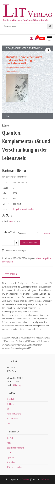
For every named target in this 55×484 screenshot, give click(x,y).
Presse (9, 442)
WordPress (25, 479)
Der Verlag (10, 437)
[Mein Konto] (31, 38)
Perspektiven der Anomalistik (23, 209)
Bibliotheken (11, 399)
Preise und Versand (14, 413)
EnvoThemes (44, 479)
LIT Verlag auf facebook (15, 467)
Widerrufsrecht (12, 418)
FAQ (8, 408)
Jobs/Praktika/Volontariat (15, 447)
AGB (8, 423)
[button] (48, 50)
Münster (39, 258)
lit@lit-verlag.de (17, 385)
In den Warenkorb (30, 242)
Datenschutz (11, 462)
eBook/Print (9, 232)
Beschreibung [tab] (11, 274)
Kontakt (9, 452)
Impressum (11, 457)
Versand (11, 221)
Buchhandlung (12, 403)
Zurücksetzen (47, 233)
